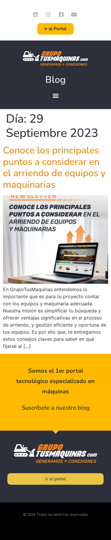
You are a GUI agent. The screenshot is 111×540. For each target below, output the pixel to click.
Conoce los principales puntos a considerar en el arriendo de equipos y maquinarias (54, 167)
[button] (55, 95)
